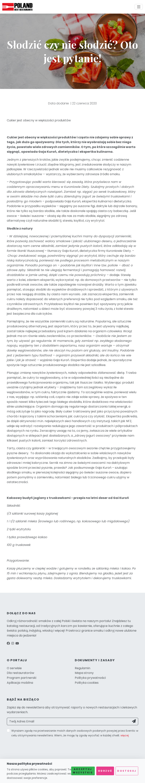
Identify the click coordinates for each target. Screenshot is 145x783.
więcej (124, 735)
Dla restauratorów (20, 673)
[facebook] (8, 643)
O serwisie (14, 668)
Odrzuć (105, 770)
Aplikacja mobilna (20, 683)
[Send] (134, 721)
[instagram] (12, 643)
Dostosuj (127, 770)
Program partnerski (21, 678)
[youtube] (17, 643)
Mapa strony (84, 673)
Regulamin (82, 668)
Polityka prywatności (90, 678)
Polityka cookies (87, 683)
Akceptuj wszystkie (83, 771)
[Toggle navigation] (139, 7)
